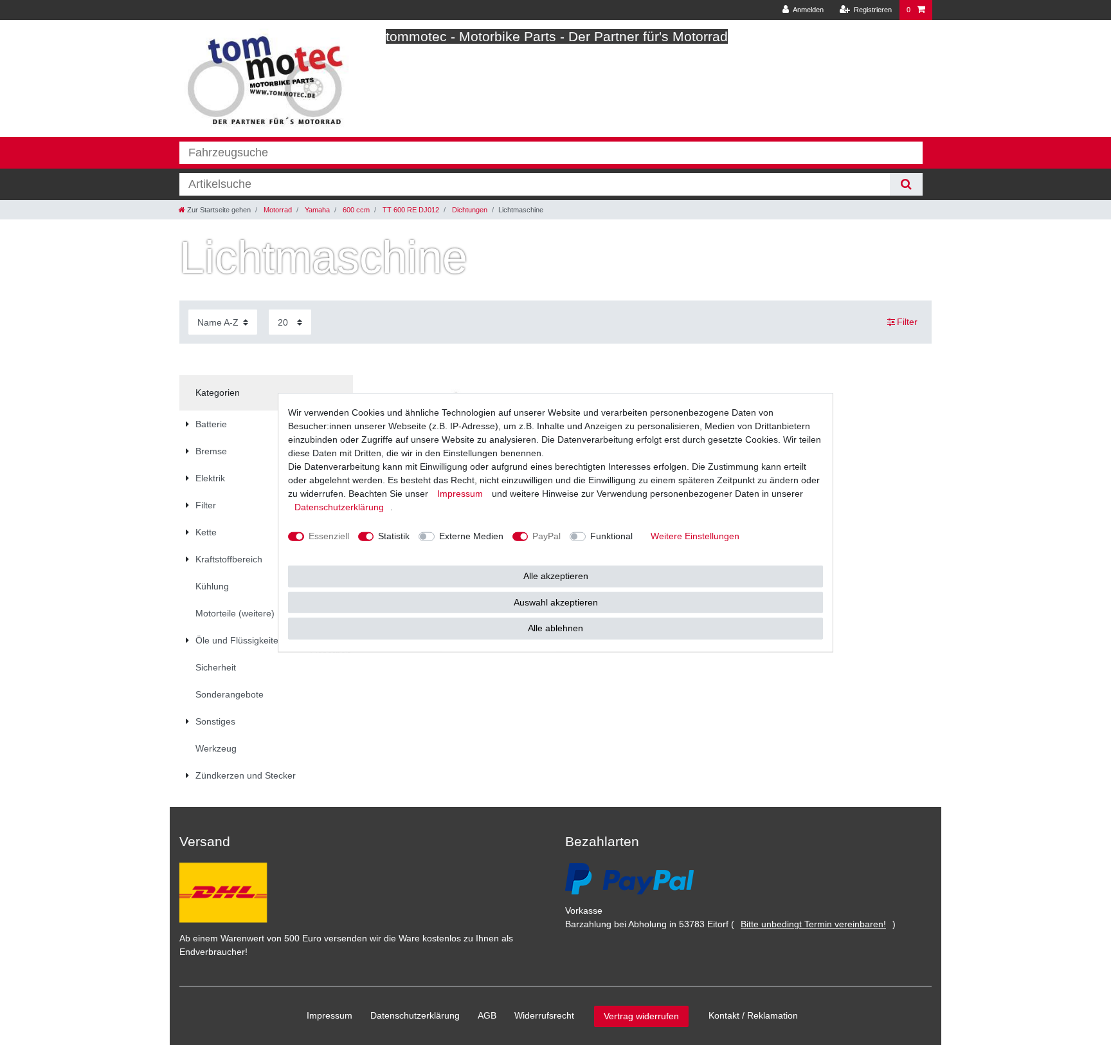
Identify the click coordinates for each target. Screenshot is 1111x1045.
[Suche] (906, 184)
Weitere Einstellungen (695, 536)
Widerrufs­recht (544, 1015)
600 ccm (355, 210)
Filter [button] (907, 322)
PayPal (546, 536)
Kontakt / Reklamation (753, 1015)
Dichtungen (468, 210)
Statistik (394, 536)
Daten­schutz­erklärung (415, 1015)
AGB (487, 1015)
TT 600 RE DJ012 (410, 210)
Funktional (611, 536)
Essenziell (329, 536)
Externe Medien (471, 536)
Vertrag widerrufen (641, 1016)
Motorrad (277, 210)
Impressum (329, 1015)
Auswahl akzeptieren (556, 601)
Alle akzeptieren (555, 576)
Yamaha (316, 210)
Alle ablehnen (555, 628)
